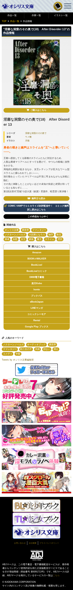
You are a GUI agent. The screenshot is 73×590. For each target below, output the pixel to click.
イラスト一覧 (61, 15)
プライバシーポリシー (49, 543)
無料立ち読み (38, 198)
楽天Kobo (37, 283)
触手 (51, 234)
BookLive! (36, 265)
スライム (49, 239)
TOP (4, 21)
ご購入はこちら (38, 110)
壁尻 (60, 239)
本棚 (58, 6)
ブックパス (37, 295)
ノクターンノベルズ (15, 234)
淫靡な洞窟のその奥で (35, 133)
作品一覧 (12, 15)
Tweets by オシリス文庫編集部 (18, 359)
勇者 (7, 239)
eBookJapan (36, 301)
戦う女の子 (26, 349)
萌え (56, 349)
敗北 (59, 234)
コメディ (7, 353)
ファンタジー (39, 230)
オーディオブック (36, 344)
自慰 (15, 239)
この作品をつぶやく (38, 216)
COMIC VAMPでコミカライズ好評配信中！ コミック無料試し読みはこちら (38, 207)
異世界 (25, 230)
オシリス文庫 (12, 230)
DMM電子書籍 (36, 277)
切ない (46, 349)
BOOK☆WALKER (36, 258)
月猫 (27, 140)
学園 (18, 353)
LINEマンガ (37, 308)
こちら (56, 575)
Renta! (36, 320)
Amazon (36, 252)
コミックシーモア (36, 314)
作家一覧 (36, 15)
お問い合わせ (20, 543)
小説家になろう (37, 234)
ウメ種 (28, 137)
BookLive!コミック (37, 271)
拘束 (37, 349)
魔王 (39, 239)
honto (36, 289)
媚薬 (31, 239)
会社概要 (32, 543)
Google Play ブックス (36, 326)
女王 (23, 239)
